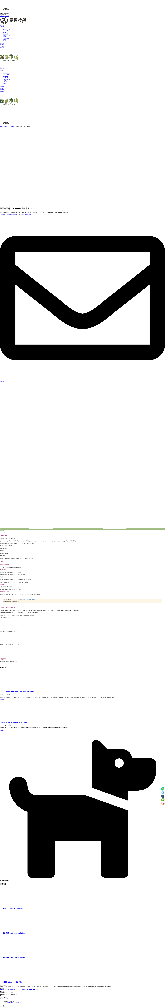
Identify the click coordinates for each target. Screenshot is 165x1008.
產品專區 (9, 989)
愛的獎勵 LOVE (6, 35)
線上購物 (2, 16)
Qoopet (4, 39)
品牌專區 (2, 26)
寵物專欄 (2, 43)
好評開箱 (2, 46)
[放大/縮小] (0, 1006)
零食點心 (13, 126)
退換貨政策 (35, 989)
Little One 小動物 (6, 30)
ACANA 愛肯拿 (6, 29)
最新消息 (2, 44)
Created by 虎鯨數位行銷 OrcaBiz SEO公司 (12, 1002)
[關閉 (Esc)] (4, 1006)
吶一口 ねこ (5, 32)
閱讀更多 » (2, 699)
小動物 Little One (6, 126)
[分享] (3, 1006)
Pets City (4, 40)
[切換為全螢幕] (1, 1006)
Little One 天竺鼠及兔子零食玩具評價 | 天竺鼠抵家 (13, 722)
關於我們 (2, 25)
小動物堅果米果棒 (13, 214)
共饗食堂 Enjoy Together (8, 38)
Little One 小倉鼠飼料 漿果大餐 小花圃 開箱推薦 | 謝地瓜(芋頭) (17, 691)
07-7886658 (4, 996)
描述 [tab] (4, 532)
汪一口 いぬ (5, 34)
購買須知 (31, 989)
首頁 (1, 126)
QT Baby (4, 36)
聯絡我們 (2, 47)
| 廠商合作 (6, 16)
